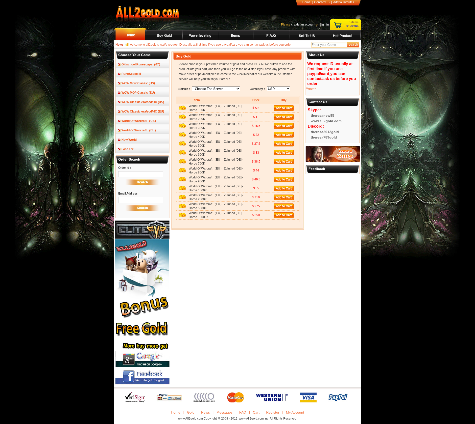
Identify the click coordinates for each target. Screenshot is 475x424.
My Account (295, 412)
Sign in (324, 24)
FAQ (242, 412)
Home (306, 2)
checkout (352, 26)
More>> (311, 88)
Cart (256, 412)
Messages (224, 412)
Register (272, 412)
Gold (190, 412)
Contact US (322, 2)
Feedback (317, 169)
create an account (303, 24)
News (205, 412)
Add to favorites (343, 2)
